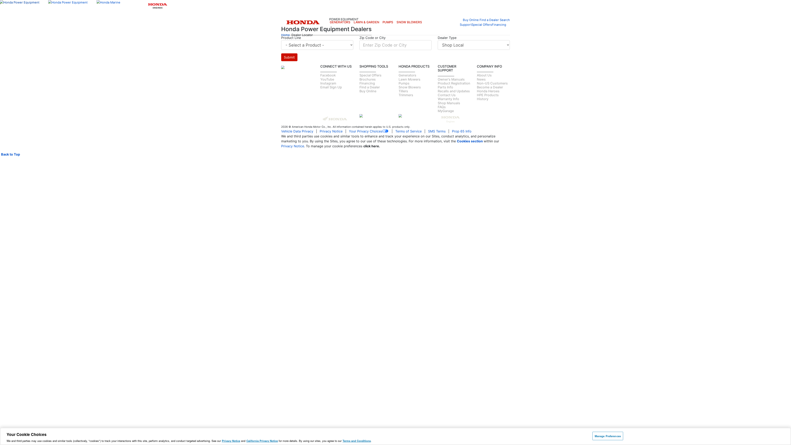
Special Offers (482, 25)
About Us (484, 75)
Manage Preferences (608, 436)
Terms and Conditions (357, 441)
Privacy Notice (331, 131)
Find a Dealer (369, 87)
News (481, 79)
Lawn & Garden (366, 22)
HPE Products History (488, 97)
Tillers (403, 91)
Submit (289, 57)
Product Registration (454, 83)
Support (466, 25)
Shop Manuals (449, 103)
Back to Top (10, 154)
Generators (340, 22)
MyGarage (446, 111)
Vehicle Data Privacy (297, 131)
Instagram (328, 83)
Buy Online (367, 91)
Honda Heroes (488, 91)
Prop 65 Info (462, 131)
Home (285, 35)
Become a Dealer (490, 87)
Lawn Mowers (409, 79)
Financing (499, 25)
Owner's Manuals (451, 79)
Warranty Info (448, 99)
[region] (395, 436)
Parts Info (445, 87)
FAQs (442, 107)
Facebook (328, 75)
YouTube (327, 79)
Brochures (367, 79)
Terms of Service (408, 131)
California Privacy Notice (262, 441)
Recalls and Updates (454, 91)
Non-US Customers (492, 83)
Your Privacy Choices (365, 131)
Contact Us (447, 95)
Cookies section (470, 141)
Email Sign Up (331, 87)
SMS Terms (437, 131)
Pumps (388, 22)
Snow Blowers (409, 22)
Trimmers (406, 95)
